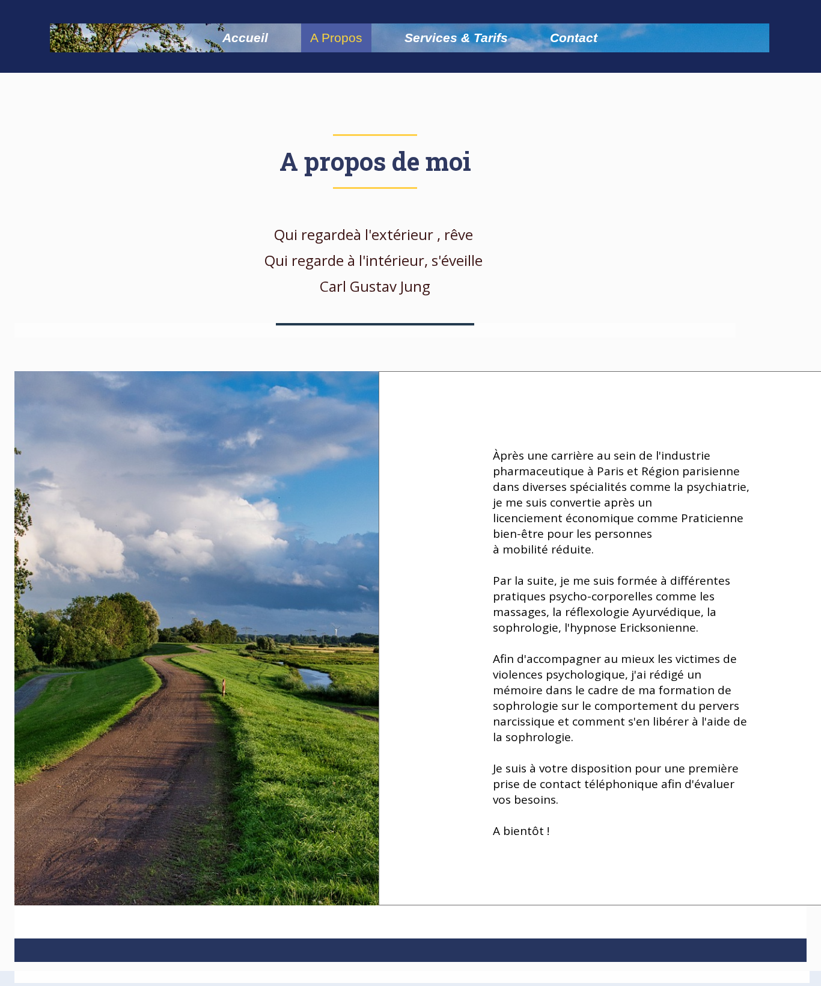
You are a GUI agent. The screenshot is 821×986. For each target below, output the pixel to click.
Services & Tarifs (456, 38)
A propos (336, 38)
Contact (573, 38)
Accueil (245, 38)
